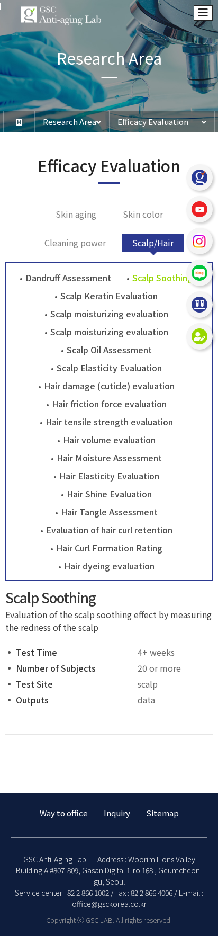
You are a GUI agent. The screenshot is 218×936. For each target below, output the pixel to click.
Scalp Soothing (162, 277)
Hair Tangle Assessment (109, 511)
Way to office (64, 812)
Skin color (143, 214)
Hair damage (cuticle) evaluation (109, 385)
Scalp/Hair (153, 242)
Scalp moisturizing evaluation (109, 313)
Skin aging (76, 214)
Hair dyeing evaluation (109, 565)
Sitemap (162, 812)
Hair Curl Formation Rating (109, 547)
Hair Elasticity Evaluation (109, 475)
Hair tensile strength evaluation (109, 421)
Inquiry (117, 812)
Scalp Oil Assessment (109, 349)
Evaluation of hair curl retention (109, 529)
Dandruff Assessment (68, 277)
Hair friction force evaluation (109, 403)
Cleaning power (75, 242)
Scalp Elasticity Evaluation (109, 367)
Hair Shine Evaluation (109, 493)
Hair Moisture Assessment (109, 457)
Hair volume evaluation (109, 439)
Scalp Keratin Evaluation (109, 295)
